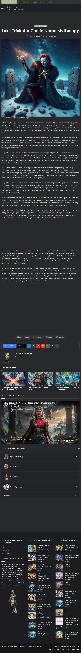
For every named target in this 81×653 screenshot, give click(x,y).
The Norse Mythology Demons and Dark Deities (44, 634)
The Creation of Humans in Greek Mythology (43, 557)
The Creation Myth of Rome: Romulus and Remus (71, 634)
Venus (68, 610)
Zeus (67, 582)
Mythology (38, 337)
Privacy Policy (6, 554)
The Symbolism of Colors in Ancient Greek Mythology (44, 597)
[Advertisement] (40, 17)
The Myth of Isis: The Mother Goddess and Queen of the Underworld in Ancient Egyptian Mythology (67, 623)
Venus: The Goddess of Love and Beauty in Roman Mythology (72, 575)
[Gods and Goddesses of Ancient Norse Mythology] (68, 379)
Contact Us (5, 551)
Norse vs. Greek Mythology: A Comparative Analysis (44, 548)
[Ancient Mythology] (15, 7)
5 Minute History (74, 646)
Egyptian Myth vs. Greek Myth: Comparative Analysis (44, 615)
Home (3, 547)
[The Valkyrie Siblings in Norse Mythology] (40, 379)
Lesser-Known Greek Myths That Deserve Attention (44, 624)
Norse (49, 337)
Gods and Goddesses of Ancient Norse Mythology (67, 389)
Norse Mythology (40, 26)
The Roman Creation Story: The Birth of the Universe (72, 557)
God (19, 337)
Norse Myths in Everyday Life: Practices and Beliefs (11, 389)
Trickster (60, 337)
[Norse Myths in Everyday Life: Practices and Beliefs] (13, 379)
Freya (68, 564)
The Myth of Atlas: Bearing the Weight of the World (44, 587)
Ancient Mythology (34, 36)
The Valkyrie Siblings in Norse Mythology (38, 389)
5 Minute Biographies (61, 646)
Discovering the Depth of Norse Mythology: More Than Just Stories (39, 2)
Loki (27, 337)
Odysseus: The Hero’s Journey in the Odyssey (44, 566)
